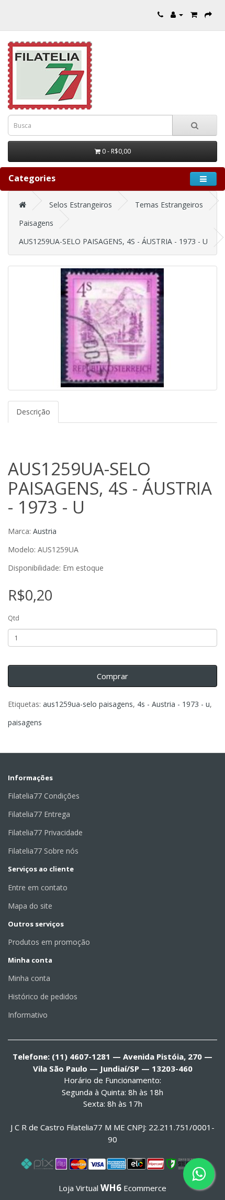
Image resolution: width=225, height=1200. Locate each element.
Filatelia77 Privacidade (45, 832)
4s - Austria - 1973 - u (173, 704)
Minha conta (29, 978)
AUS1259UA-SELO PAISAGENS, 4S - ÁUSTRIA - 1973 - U (113, 241)
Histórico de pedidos (42, 996)
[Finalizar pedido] (208, 14)
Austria (45, 531)
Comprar (112, 676)
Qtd (13, 618)
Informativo (28, 1015)
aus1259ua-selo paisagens (88, 704)
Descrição (33, 412)
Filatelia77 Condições (44, 796)
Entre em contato (38, 887)
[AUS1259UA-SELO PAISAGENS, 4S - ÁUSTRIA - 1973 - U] (112, 328)
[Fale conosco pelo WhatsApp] (199, 1174)
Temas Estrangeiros (169, 205)
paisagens (25, 722)
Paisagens (36, 223)
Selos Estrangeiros (80, 205)
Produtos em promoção (49, 942)
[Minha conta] (177, 14)
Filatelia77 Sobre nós (43, 851)
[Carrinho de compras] (193, 14)
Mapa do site (30, 906)
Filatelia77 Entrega (39, 814)
